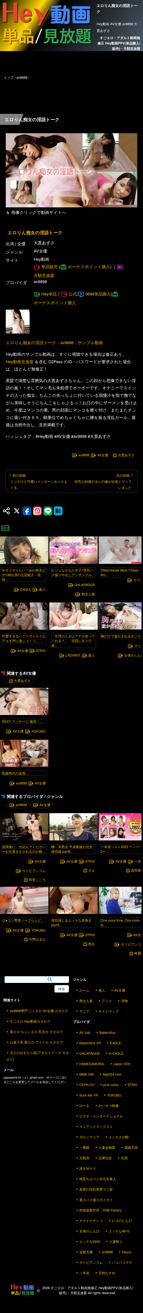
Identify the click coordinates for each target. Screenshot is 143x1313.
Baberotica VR (90, 1042)
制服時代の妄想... (15, 773)
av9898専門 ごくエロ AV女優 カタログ (39, 1010)
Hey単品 (49, 294)
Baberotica (107, 1032)
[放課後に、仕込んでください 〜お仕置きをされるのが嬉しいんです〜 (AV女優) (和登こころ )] (24, 839)
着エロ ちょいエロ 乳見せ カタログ (36, 1031)
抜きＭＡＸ (87, 1168)
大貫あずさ (126, 455)
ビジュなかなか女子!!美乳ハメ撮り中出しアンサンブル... (72, 572)
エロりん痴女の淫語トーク (35, 232)
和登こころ (37, 879)
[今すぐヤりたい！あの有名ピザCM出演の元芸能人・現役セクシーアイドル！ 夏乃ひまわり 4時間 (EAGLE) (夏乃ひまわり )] (24, 562)
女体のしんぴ (89, 1230)
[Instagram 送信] (37, 510)
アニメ (107, 1000)
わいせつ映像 (108, 1105)
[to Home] (47, 46)
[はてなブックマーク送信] (58, 510)
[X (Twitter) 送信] (16, 510)
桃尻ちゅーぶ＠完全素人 (97, 1178)
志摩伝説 (105, 1157)
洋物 (124, 1000)
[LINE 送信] (47, 510)
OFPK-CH (86, 1084)
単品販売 (49, 266)
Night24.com (112, 1074)
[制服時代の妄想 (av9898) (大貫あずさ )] (24, 766)
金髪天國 (86, 1251)
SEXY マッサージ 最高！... (22, 721)
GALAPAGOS (84, 584)
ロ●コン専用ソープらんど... (23, 920)
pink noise (110, 1084)
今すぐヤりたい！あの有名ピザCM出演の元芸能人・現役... (24, 575)
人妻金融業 (106, 1147)
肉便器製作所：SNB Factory (100, 1210)
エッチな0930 (89, 1241)
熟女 (91, 943)
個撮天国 (131, 1147)
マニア (84, 1011)
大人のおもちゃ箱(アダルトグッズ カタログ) (37, 1056)
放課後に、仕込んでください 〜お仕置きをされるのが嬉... (24, 849)
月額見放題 (44, 275)
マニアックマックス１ (96, 1126)
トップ (9, 77)
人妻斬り (116, 1241)
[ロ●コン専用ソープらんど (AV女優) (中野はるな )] (24, 913)
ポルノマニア (89, 1136)
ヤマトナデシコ (91, 1220)
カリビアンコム (34, 870)
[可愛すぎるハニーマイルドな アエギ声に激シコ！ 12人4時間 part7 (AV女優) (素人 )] (24, 628)
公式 (73, 294)
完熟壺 (84, 1157)
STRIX (41, 650)
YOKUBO (38, 731)
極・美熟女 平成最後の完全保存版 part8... (72, 849)
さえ (91, 870)
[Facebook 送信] (27, 510)
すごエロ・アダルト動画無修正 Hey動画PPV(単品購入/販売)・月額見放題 (119, 43)
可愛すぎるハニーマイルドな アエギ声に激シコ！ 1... (24, 638)
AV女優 (102, 455)
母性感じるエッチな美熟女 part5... (71, 922)
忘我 (124, 1157)
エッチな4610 (119, 1230)
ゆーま (84, 1105)
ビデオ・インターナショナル (101, 1115)
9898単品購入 (98, 294)
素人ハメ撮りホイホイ (96, 1199)
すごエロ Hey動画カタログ (30, 1021)
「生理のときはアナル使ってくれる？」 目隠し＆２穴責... (73, 640)
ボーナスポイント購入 (89, 266)
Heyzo (126, 1251)
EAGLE (25, 589)
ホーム (84, 990)
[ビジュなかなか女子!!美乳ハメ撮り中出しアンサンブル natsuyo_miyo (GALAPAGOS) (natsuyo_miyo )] (73, 562)
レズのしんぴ (122, 1220)
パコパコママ (122, 1262)
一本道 (84, 1272)
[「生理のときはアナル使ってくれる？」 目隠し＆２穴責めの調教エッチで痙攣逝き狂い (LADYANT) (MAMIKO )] (73, 628)
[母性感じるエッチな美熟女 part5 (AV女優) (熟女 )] (73, 913)
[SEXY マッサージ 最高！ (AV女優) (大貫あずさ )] (24, 714)
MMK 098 (86, 1074)
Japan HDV (121, 1063)
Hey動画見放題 (20, 361)
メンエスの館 (119, 1136)
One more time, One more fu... (120, 922)
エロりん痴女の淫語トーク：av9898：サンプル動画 (54, 342)
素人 (42, 589)
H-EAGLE (116, 1053)
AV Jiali (84, 1032)
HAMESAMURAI (91, 1063)
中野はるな (37, 939)
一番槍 (84, 1147)
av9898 (83, 455)
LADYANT (73, 655)
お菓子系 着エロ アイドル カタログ (36, 1042)
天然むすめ (106, 1272)
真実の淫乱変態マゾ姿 (96, 1189)
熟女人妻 (88, 593)
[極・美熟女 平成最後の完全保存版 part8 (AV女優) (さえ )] (73, 839)
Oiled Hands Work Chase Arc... (119, 572)
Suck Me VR (88, 1095)
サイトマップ (108, 1011)
